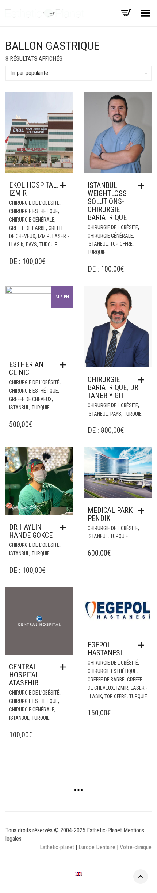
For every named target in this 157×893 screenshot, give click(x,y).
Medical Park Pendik (110, 514)
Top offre (121, 244)
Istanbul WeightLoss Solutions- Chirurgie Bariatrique (107, 201)
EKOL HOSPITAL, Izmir (33, 189)
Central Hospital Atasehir (24, 674)
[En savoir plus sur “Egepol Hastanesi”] (143, 645)
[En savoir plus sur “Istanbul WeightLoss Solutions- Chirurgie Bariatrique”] (143, 185)
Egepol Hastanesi (105, 648)
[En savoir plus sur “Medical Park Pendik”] (143, 510)
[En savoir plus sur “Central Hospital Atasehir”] (64, 667)
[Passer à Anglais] (78, 874)
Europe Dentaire (97, 847)
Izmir (44, 236)
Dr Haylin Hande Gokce (31, 531)
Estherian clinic (26, 368)
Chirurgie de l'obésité (34, 203)
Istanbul (98, 244)
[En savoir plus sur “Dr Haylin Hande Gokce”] (64, 527)
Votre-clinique (136, 847)
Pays (31, 244)
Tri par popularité (28, 72)
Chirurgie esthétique (33, 211)
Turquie (48, 244)
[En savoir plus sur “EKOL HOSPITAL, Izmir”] (64, 185)
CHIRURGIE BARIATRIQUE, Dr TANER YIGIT (113, 387)
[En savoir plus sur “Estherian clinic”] (64, 365)
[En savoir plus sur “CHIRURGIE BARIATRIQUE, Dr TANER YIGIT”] (143, 380)
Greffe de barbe (27, 228)
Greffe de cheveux (30, 399)
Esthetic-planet (57, 847)
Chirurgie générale (31, 220)
